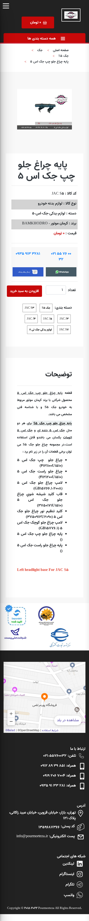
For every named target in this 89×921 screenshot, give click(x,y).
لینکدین (68, 864)
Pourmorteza (46, 908)
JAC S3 (29, 308)
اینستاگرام (66, 874)
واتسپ (69, 895)
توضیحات (58, 374)
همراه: (71, 766)
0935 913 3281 (28, 254)
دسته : (71, 213)
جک (39, 50)
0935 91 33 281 (52, 785)
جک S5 (63, 56)
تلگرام (70, 884)
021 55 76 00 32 (61, 257)
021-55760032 (54, 756)
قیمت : (71, 233)
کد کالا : (70, 193)
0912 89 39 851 (53, 766)
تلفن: (72, 756)
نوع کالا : (69, 203)
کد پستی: (68, 826)
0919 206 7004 (54, 776)
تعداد (72, 290)
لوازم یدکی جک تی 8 (40, 329)
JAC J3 (64, 318)
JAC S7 (64, 329)
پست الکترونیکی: (62, 836)
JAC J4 (31, 318)
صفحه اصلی (61, 50)
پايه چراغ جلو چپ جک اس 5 (49, 61)
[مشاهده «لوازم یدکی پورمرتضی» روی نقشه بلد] (44, 697)
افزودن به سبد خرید (24, 291)
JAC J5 (47, 318)
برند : (72, 223)
